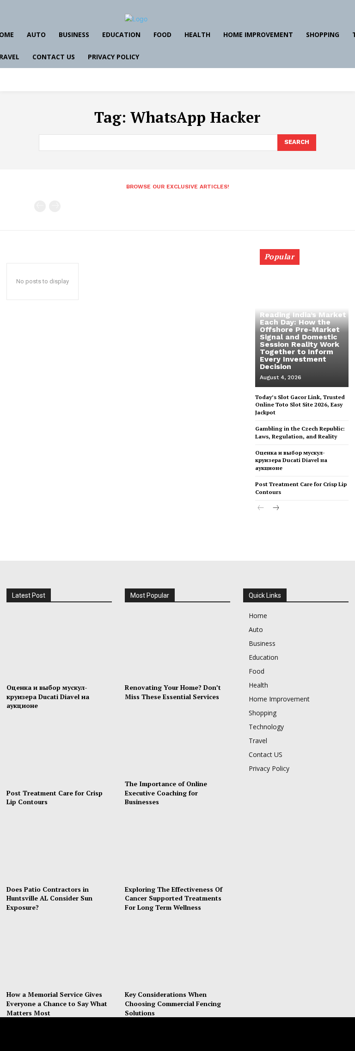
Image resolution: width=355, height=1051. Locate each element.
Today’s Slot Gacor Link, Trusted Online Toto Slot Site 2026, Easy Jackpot (300, 405)
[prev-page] (40, 206)
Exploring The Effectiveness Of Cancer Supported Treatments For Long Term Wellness (173, 898)
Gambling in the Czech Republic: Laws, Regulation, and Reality (300, 432)
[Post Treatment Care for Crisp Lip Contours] (59, 751)
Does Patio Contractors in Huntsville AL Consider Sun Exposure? (49, 898)
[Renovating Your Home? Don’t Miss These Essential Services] (177, 646)
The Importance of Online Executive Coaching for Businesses (166, 792)
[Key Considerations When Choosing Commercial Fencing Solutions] (177, 953)
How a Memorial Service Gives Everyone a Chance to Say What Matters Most (56, 1003)
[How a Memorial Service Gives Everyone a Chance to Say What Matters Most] (59, 953)
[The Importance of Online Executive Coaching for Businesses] (177, 742)
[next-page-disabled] (55, 206)
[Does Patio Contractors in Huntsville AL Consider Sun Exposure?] (59, 847)
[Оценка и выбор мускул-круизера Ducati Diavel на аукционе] (59, 646)
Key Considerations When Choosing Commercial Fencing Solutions (173, 1003)
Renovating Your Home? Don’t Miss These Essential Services (173, 692)
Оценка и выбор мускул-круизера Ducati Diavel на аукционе (291, 460)
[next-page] (276, 508)
